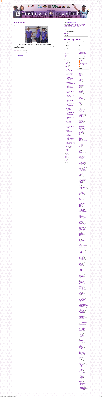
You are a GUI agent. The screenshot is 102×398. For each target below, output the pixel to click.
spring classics (81, 121)
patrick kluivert (81, 342)
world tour (80, 381)
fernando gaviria (82, 131)
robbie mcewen (81, 352)
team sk (80, 368)
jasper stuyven (81, 316)
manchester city (82, 186)
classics (80, 117)
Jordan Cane (81, 226)
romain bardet (81, 354)
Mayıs (67, 149)
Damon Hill (81, 214)
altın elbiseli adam (82, 252)
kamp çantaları (81, 319)
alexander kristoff (82, 250)
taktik (80, 198)
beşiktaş (80, 263)
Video (80, 78)
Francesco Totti (81, 223)
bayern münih (81, 153)
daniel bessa (81, 274)
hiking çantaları (81, 310)
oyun (79, 341)
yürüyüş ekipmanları (82, 388)
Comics (80, 103)
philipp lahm (81, 348)
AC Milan (80, 206)
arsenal (80, 151)
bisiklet (80, 86)
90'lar (80, 205)
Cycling (80, 81)
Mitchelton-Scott (82, 229)
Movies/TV (81, 82)
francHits (80, 54)
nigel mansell (81, 335)
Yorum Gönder (24, 56)
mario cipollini (81, 330)
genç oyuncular (81, 298)
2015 (66, 55)
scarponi (80, 357)
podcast (80, 125)
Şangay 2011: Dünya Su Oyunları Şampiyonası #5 (70, 92)
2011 (66, 60)
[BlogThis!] (22, 50)
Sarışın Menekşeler (69, 107)
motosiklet (80, 333)
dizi (79, 277)
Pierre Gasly (81, 234)
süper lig (80, 365)
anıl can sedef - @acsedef (75, 26)
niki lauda (80, 336)
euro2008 (80, 94)
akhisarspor (81, 242)
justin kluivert (81, 318)
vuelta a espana (82, 114)
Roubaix (80, 138)
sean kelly (80, 358)
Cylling (80, 212)
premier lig (81, 119)
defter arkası (81, 158)
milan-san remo (82, 191)
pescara (80, 346)
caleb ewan (81, 176)
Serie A (80, 139)
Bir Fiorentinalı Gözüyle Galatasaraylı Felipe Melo (70, 118)
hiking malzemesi (82, 309)
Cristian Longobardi (82, 211)
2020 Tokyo (81, 204)
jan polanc (81, 315)
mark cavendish (82, 162)
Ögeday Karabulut (83, 63)
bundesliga (81, 265)
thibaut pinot (81, 369)
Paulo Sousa (81, 233)
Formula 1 (80, 88)
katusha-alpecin (82, 321)
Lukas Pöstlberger (82, 167)
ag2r (79, 239)
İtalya (80, 390)
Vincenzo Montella (82, 238)
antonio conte (81, 257)
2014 (66, 56)
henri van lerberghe (82, 303)
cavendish (81, 269)
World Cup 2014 (82, 170)
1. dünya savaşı (82, 203)
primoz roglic (81, 194)
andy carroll (81, 254)
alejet (80, 246)
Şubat (67, 153)
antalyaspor (81, 256)
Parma (80, 232)
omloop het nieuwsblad (83, 337)
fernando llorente (82, 289)
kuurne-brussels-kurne (83, 322)
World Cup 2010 (82, 85)
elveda (80, 285)
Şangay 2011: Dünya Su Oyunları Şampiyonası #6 (70, 86)
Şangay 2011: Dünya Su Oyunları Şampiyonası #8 (70, 72)
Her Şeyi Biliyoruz (82, 165)
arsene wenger (81, 152)
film (79, 291)
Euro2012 (80, 133)
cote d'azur (81, 272)
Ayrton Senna (81, 209)
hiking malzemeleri (82, 307)
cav (79, 268)
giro (79, 108)
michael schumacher (82, 188)
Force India (81, 220)
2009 (66, 157)
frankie (80, 294)
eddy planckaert (82, 283)
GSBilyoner (81, 109)
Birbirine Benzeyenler (83, 53)
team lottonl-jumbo (82, 366)
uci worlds (80, 199)
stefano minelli (81, 363)
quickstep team (81, 163)
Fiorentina (80, 218)
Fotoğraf (80, 222)
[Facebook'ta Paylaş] (25, 50)
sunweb (80, 197)
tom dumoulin (81, 149)
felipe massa (81, 177)
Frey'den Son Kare (69, 74)
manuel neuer (81, 329)
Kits (79, 87)
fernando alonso (82, 179)
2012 (66, 59)
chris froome (81, 144)
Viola (28, 52)
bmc (79, 175)
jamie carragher (82, 313)
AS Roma (80, 208)
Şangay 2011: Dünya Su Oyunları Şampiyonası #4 (70, 99)
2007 (66, 160)
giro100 (80, 110)
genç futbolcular (82, 180)
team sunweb (81, 147)
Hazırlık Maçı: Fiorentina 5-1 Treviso (69, 109)
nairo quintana (81, 193)
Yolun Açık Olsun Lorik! (70, 142)
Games (80, 84)
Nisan (67, 150)
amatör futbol (81, 171)
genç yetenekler (82, 299)
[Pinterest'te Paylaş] (26, 50)
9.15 (81, 60)
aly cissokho (81, 253)
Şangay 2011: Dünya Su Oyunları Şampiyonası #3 (70, 104)
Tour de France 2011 (70, 116)
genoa (80, 297)
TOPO (100, 396)
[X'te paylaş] (24, 50)
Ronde (80, 150)
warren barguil (81, 164)
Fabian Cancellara (82, 217)
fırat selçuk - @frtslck (74, 24)
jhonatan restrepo (82, 317)
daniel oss (81, 275)
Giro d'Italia (81, 93)
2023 (66, 49)
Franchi (80, 76)
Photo (25, 52)
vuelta (80, 378)
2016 (66, 53)
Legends (80, 107)
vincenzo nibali (81, 200)
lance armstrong (82, 324)
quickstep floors (82, 126)
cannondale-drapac (82, 266)
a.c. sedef (82, 64)
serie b (80, 359)
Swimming (81, 98)
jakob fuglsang (81, 312)
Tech (79, 104)
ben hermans (81, 260)
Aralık (67, 62)
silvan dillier (81, 360)
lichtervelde (81, 327)
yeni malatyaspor (82, 383)
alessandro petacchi (82, 247)
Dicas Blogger (13, 396)
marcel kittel (81, 132)
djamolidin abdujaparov (83, 278)
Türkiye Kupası (81, 236)
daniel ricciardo (81, 157)
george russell (81, 300)
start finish (80, 97)
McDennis (82, 61)
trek (79, 371)
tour (79, 102)
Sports (80, 75)
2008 (66, 159)
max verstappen (82, 331)
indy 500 (80, 182)
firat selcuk (19, 25)
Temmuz (68, 69)
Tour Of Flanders (82, 169)
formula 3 (80, 292)
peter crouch (81, 347)
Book (80, 127)
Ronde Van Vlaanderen (83, 135)
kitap (79, 185)
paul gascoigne (81, 343)
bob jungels (81, 264)
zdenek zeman (81, 389)
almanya (80, 251)
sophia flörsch (81, 362)
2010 (66, 156)
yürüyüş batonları (82, 387)
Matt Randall (81, 228)
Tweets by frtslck (67, 33)
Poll (79, 134)
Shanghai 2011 (81, 115)
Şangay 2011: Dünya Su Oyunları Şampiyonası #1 (70, 127)
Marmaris (80, 90)
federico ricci (81, 287)
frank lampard (81, 293)
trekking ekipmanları (82, 374)
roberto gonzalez (82, 353)
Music (80, 79)
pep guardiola (81, 345)
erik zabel (80, 286)
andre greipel (81, 173)
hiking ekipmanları (82, 304)
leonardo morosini (82, 325)
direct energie (81, 276)
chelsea (80, 155)
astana (80, 143)
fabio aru (80, 145)
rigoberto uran (81, 351)
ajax (79, 241)
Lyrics (80, 96)
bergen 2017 (81, 262)
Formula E (81, 221)
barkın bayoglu (81, 258)
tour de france (81, 99)
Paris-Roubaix (81, 128)
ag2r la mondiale (82, 240)
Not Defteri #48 (69, 146)
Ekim (67, 65)
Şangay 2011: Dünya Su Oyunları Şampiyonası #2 (70, 113)
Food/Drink (81, 91)
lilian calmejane (82, 328)
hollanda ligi (81, 311)
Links (80, 92)
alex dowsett (81, 248)
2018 (66, 50)
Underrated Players (82, 56)
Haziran (67, 147)
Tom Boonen (81, 129)
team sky (80, 146)
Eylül (67, 66)
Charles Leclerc (82, 210)
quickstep (80, 120)
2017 (66, 52)
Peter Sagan (81, 123)
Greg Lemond (81, 224)
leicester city (81, 161)
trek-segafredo (81, 372)
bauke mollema (81, 259)
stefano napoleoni (82, 364)
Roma (80, 235)
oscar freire (81, 340)
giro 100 (80, 181)
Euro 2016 (81, 116)
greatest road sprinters (83, 111)
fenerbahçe (81, 288)
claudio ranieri (81, 156)
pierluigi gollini (81, 349)
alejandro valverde (82, 245)
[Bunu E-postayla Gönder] (21, 50)
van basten (81, 377)
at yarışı (80, 174)
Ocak (67, 154)
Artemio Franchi (3, 396)
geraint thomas (81, 301)
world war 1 (81, 382)
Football (21, 52)
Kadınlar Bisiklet (82, 227)
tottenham (80, 370)
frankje (80, 295)
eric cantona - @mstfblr (72, 25)
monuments (81, 192)
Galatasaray (81, 72)
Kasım (67, 63)
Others (80, 80)
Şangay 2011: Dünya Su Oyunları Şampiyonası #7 (70, 77)
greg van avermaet (82, 159)
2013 (66, 58)
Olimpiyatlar (81, 230)
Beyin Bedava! (68, 135)
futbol (80, 105)
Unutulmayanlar (82, 52)
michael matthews (82, 187)
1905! (67, 101)
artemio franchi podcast (83, 140)
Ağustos (67, 67)
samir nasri (81, 355)
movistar (80, 334)
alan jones (81, 244)
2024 (66, 48)
